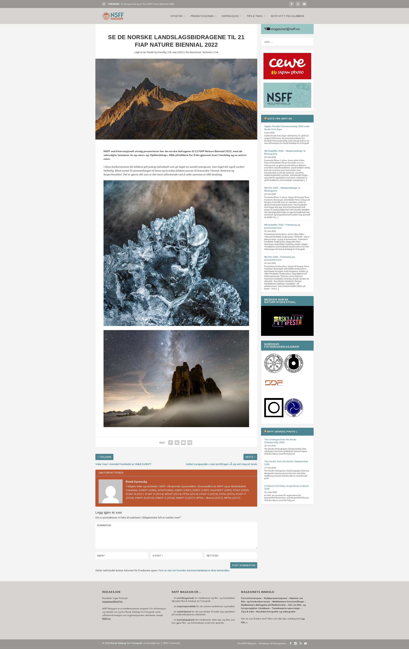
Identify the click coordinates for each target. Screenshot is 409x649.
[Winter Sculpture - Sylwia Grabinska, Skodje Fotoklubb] (176, 325)
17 (193, 319)
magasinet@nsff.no (285, 29)
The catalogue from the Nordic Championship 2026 (280, 441)
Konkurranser (193, 52)
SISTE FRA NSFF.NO (279, 118)
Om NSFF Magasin (246, 643)
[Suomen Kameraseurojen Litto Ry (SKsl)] (273, 416)
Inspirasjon (230, 16)
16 (191, 319)
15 (188, 319)
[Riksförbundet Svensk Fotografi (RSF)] (293, 416)
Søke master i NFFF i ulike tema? (137, 4)
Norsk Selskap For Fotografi (126, 643)
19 (199, 319)
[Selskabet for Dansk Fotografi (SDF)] (273, 392)
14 (185, 319)
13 (183, 319)
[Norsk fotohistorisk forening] (293, 372)
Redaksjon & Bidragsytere (272, 643)
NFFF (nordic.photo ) (282, 431)
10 (174, 319)
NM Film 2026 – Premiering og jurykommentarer (279, 258)
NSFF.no (106, 618)
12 (180, 319)
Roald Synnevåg (156, 52)
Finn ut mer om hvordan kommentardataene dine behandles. (194, 570)
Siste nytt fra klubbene (287, 16)
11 (177, 319)
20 (202, 319)
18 (196, 319)
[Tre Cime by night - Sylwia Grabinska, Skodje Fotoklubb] (176, 426)
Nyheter (176, 16)
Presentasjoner (202, 16)
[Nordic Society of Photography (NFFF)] (273, 372)
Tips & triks (254, 16)
